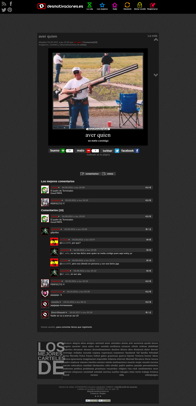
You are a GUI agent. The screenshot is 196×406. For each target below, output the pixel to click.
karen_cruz (57, 291)
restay (54, 187)
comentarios (92, 173)
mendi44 (55, 229)
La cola (90, 9)
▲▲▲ (98, 396)
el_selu (77, 42)
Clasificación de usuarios (126, 387)
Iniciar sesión (140, 9)
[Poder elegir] (155, 75)
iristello (55, 302)
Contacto (94, 393)
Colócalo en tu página (98, 154)
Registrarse (152, 9)
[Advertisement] (98, 21)
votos (110, 173)
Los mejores (102, 9)
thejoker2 (56, 200)
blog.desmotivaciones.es (98, 391)
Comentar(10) (90, 42)
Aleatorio (127, 9)
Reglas (103, 393)
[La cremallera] (155, 39)
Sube (115, 9)
